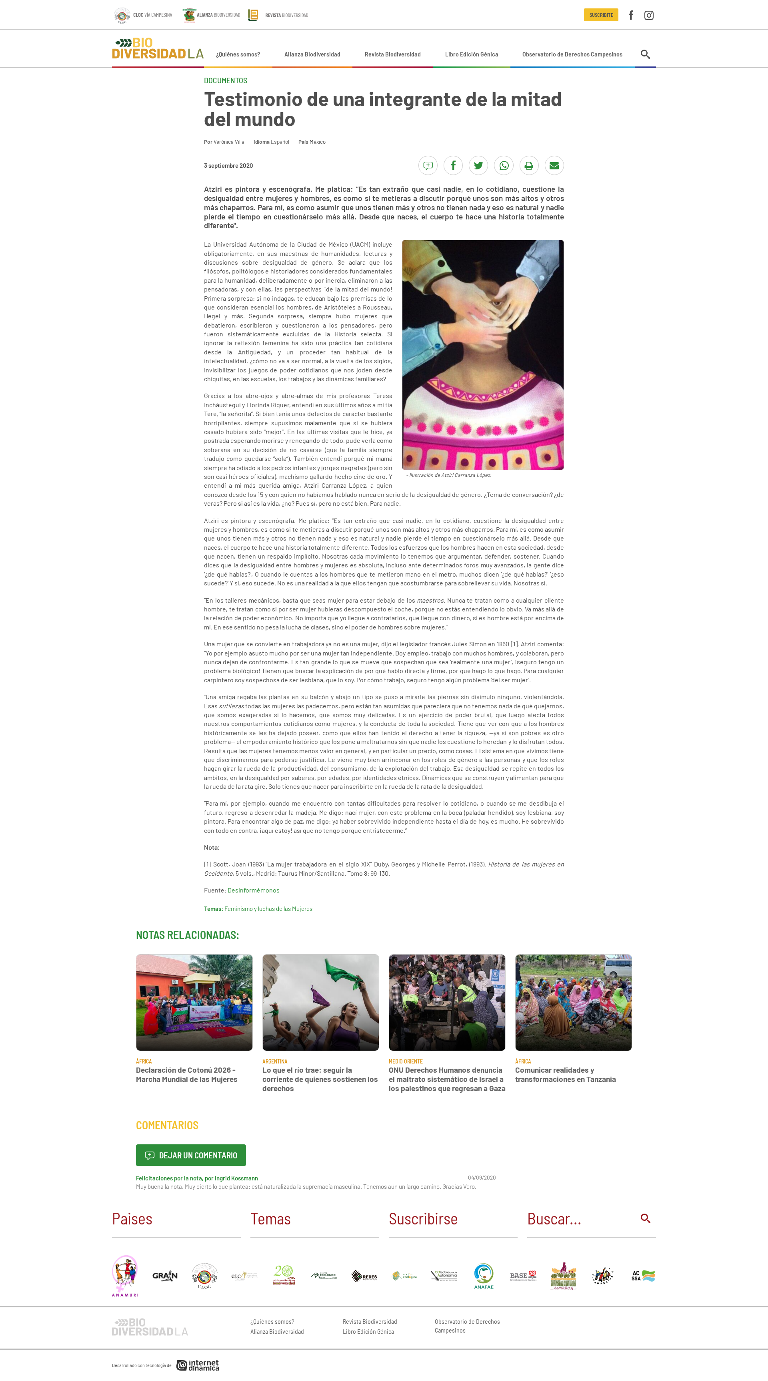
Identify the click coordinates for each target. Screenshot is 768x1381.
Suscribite (601, 15)
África (144, 1061)
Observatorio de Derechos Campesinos (572, 54)
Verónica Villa (229, 141)
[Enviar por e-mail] (554, 165)
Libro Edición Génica (471, 54)
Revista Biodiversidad (393, 54)
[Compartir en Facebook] (453, 165)
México (318, 141)
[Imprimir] (529, 165)
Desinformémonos (254, 890)
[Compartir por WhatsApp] (503, 165)
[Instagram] (649, 14)
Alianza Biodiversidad (312, 54)
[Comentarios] (428, 165)
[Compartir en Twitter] (478, 165)
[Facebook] (631, 14)
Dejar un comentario (197, 1155)
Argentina (275, 1061)
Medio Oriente (406, 1061)
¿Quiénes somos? (238, 54)
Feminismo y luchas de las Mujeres (268, 908)
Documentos (225, 80)
